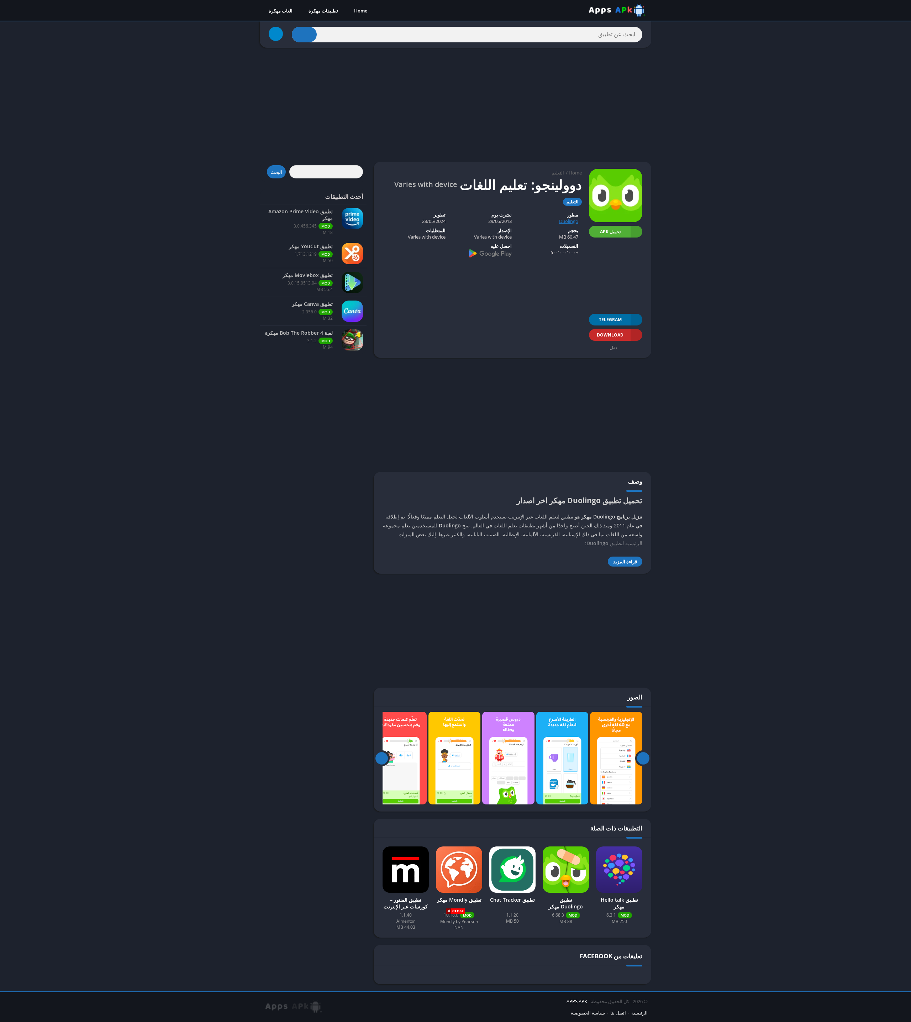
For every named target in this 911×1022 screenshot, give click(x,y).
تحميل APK (610, 232)
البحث (276, 172)
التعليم (558, 173)
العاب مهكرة (281, 10)
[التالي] (382, 758)
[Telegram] (276, 34)
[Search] (304, 34)
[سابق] (643, 758)
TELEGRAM (610, 320)
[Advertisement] (455, 967)
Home (360, 10)
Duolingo (568, 221)
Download (610, 335)
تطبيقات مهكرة (323, 10)
